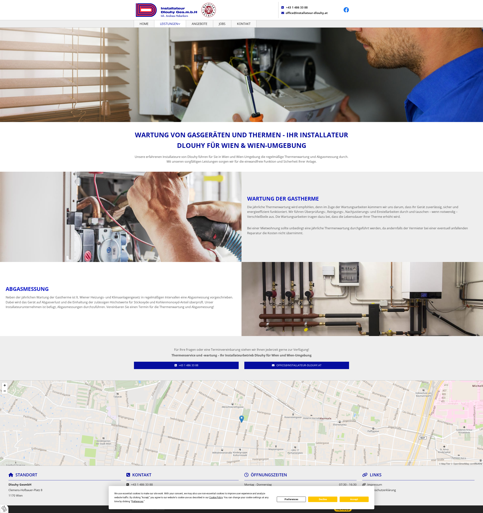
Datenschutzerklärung (381, 490)
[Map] (241, 423)
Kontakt (244, 24)
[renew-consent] (4, 509)
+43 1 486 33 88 (297, 7)
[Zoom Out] (5, 391)
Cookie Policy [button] (216, 497)
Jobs (222, 24)
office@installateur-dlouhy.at (307, 13)
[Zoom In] (5, 385)
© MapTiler (444, 463)
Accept (354, 499)
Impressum (374, 484)
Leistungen (169, 24)
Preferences (291, 499)
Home (144, 24)
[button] (186, 365)
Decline (323, 499)
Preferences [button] (137, 501)
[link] (170, 23)
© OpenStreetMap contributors (466, 463)
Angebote (199, 24)
